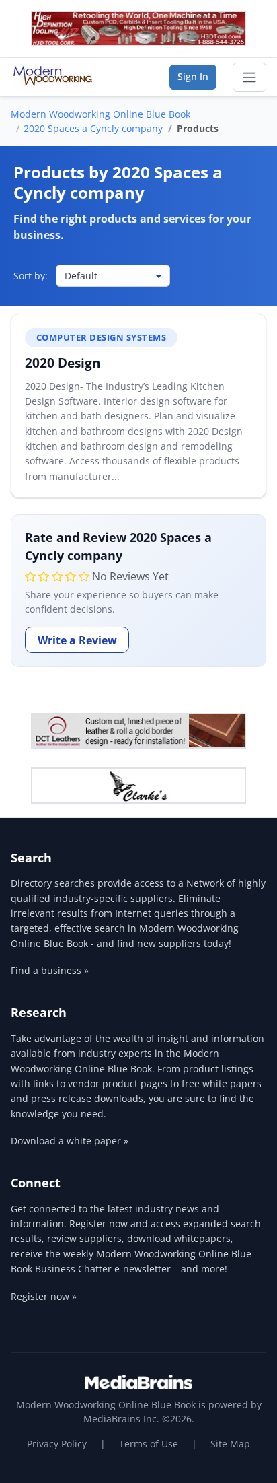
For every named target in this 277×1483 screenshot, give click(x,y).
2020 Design (62, 362)
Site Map (230, 1443)
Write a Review (77, 640)
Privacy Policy (57, 1443)
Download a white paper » (69, 1140)
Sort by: (30, 275)
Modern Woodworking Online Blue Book (100, 114)
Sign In (192, 76)
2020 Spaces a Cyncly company (93, 128)
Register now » (44, 1296)
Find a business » (50, 970)
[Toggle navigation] (249, 77)
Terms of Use (148, 1443)
